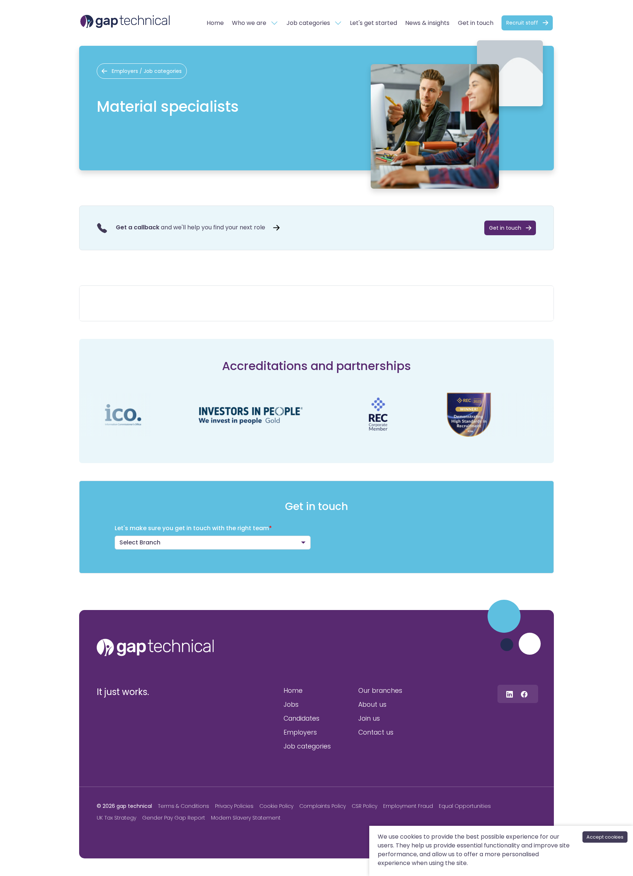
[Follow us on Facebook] (524, 694)
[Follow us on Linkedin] (509, 694)
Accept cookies (604, 837)
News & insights (427, 23)
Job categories (308, 23)
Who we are (249, 23)
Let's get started (373, 23)
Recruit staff (522, 22)
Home (215, 23)
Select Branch (139, 542)
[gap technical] (155, 647)
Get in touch (475, 23)
